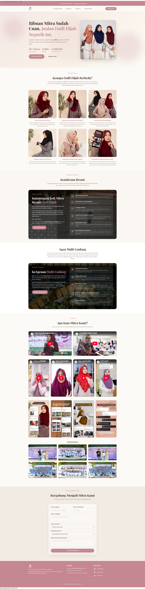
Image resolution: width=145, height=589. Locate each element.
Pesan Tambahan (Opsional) (59, 538)
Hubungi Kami (111, 8)
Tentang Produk (57, 8)
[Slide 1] (95, 57)
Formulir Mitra (88, 8)
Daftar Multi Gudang (40, 292)
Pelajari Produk (52, 56)
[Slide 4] (99, 57)
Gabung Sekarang (39, 227)
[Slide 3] (98, 57)
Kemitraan (68, 8)
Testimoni (78, 8)
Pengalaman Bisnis (56, 531)
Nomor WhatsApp (78, 507)
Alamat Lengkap (56, 514)
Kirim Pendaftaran (73, 550)
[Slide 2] (96, 57)
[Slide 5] (101, 57)
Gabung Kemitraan (36, 56)
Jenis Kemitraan (55, 524)
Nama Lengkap (55, 507)
